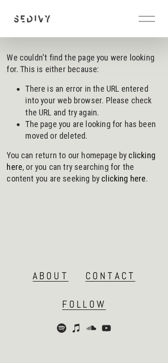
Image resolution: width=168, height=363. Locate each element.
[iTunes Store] (76, 328)
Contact (110, 275)
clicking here (123, 178)
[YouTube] (106, 328)
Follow (84, 304)
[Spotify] (61, 328)
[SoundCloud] (91, 328)
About (51, 275)
